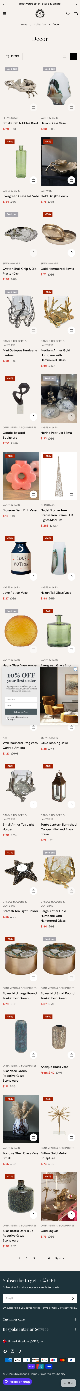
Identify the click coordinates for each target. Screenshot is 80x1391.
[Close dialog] (75, 669)
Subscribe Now (21, 711)
